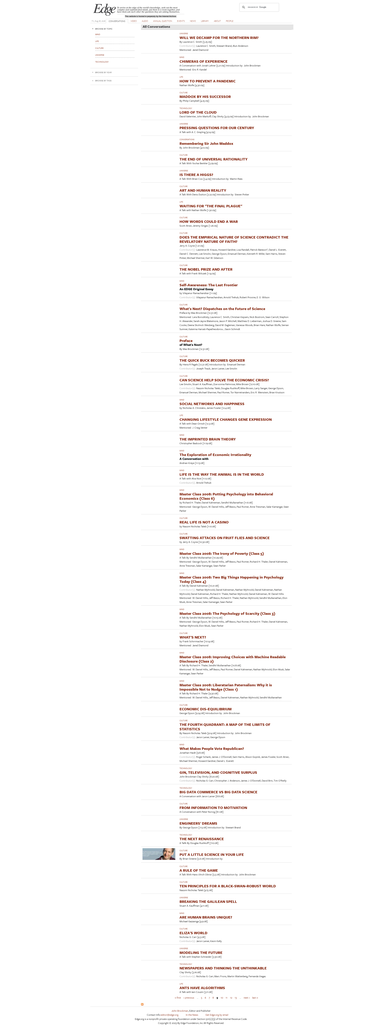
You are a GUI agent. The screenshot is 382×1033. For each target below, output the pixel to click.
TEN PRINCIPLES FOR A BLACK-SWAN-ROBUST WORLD (228, 886)
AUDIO (145, 21)
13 (236, 997)
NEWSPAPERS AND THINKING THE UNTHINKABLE (223, 968)
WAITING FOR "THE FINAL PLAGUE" (211, 206)
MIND (182, 57)
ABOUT (217, 21)
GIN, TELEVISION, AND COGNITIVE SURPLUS (218, 772)
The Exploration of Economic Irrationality (215, 454)
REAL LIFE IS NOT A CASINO (204, 522)
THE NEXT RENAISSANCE (202, 838)
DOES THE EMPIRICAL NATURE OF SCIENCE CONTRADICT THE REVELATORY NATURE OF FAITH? (234, 239)
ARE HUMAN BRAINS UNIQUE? (206, 917)
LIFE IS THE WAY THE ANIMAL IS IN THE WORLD (222, 474)
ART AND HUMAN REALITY (203, 190)
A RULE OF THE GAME (199, 870)
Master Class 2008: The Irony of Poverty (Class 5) (222, 553)
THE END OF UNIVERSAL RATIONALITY (214, 159)
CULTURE (184, 92)
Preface (186, 340)
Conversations (187, 139)
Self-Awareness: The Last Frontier (209, 284)
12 (231, 997)
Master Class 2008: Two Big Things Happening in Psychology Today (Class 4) (232, 579)
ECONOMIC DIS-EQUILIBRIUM (206, 709)
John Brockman (179, 1011)
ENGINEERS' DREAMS (198, 823)
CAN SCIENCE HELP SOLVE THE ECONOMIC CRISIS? (224, 380)
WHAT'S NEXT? (193, 637)
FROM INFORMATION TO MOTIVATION (213, 807)
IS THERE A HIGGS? (196, 174)
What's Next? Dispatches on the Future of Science (222, 308)
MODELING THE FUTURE (201, 952)
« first (178, 997)
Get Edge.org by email (216, 1015)
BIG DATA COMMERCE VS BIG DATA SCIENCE (218, 791)
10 (222, 997)
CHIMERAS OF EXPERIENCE (204, 61)
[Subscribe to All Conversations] (142, 1004)
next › (247, 997)
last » (255, 997)
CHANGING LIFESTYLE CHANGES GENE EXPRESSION (226, 419)
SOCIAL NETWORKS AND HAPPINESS (212, 403)
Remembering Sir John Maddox (206, 143)
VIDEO (134, 21)
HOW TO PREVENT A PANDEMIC (208, 81)
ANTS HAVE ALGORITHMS (202, 987)
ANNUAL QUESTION (162, 21)
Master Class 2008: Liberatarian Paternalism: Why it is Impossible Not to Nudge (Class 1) (226, 687)
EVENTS (181, 21)
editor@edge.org (169, 1015)
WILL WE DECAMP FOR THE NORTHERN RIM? (219, 37)
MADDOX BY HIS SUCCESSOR (205, 96)
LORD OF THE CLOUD (198, 112)
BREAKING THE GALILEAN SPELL (208, 901)
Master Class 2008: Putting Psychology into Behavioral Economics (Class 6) (226, 496)
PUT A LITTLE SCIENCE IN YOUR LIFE (212, 854)
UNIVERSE (184, 33)
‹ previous (189, 997)
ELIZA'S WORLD (193, 932)
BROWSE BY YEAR (103, 72)
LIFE (181, 76)
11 (226, 997)
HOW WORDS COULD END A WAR (209, 221)
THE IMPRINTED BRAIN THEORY (208, 439)
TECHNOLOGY (186, 108)
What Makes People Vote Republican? (212, 748)
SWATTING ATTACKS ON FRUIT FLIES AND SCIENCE (225, 537)
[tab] (114, 28)
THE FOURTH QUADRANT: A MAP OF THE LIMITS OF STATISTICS (225, 726)
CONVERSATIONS (117, 21)
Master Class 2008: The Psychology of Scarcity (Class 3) (227, 613)
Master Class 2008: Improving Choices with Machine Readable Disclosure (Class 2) (233, 659)
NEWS (193, 21)
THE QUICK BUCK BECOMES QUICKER (212, 360)
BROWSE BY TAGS (103, 80)
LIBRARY (205, 21)
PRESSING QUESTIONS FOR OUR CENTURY (217, 127)
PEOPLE (229, 21)
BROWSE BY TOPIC (104, 28)
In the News (192, 1015)
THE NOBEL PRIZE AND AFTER (206, 269)
